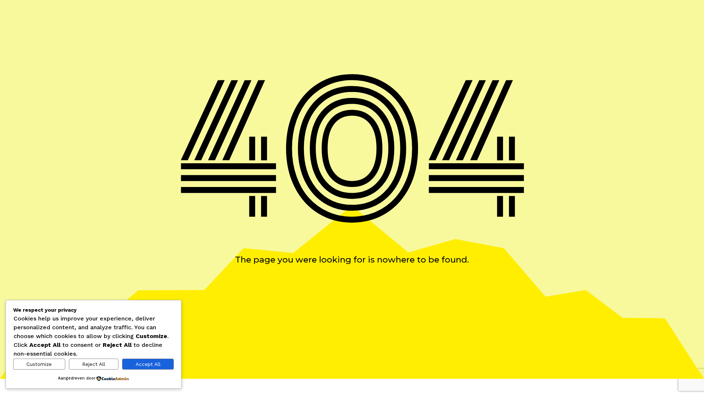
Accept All (148, 364)
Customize (39, 364)
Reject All (93, 364)
